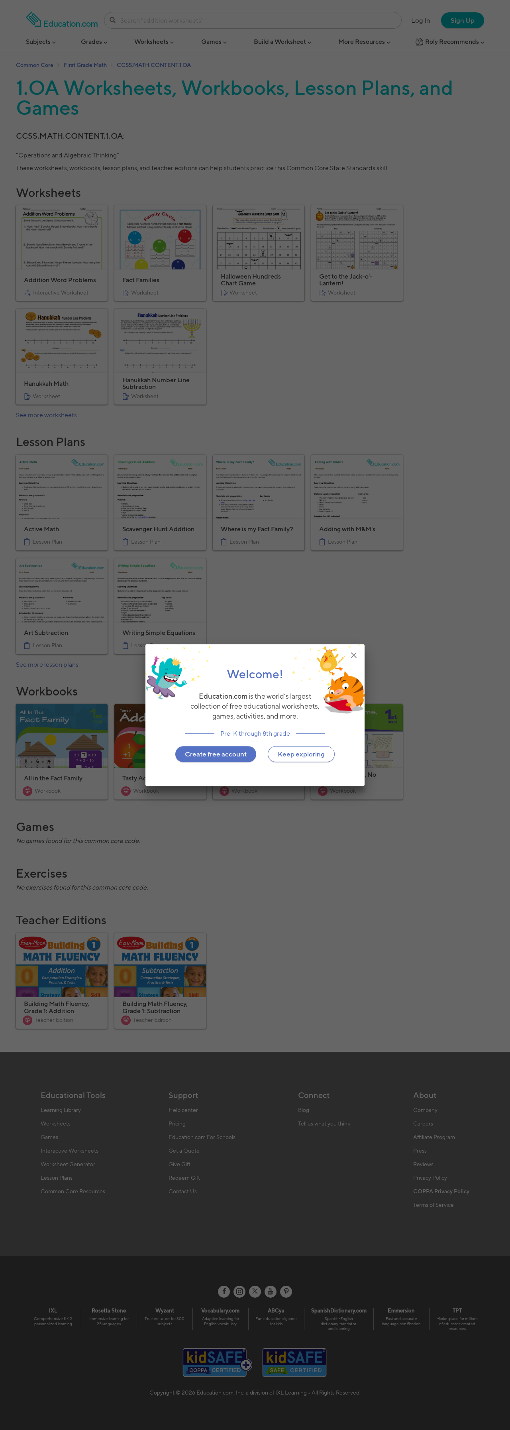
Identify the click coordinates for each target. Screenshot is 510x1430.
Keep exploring (301, 754)
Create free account (216, 754)
